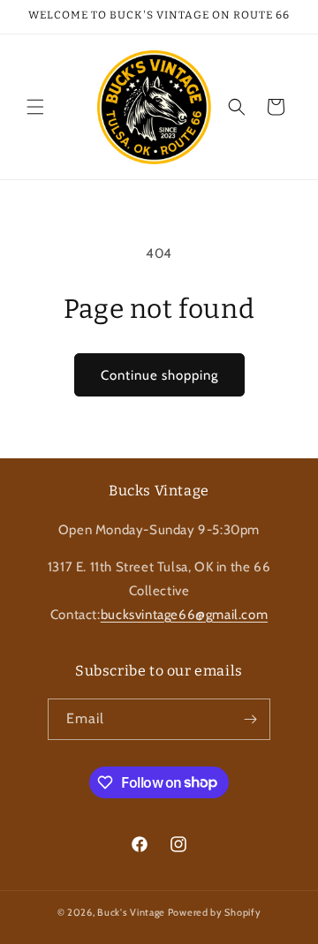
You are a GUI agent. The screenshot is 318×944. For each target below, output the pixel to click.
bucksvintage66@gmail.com (184, 615)
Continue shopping (159, 375)
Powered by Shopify (214, 912)
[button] (35, 106)
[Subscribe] (250, 719)
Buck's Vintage (131, 912)
